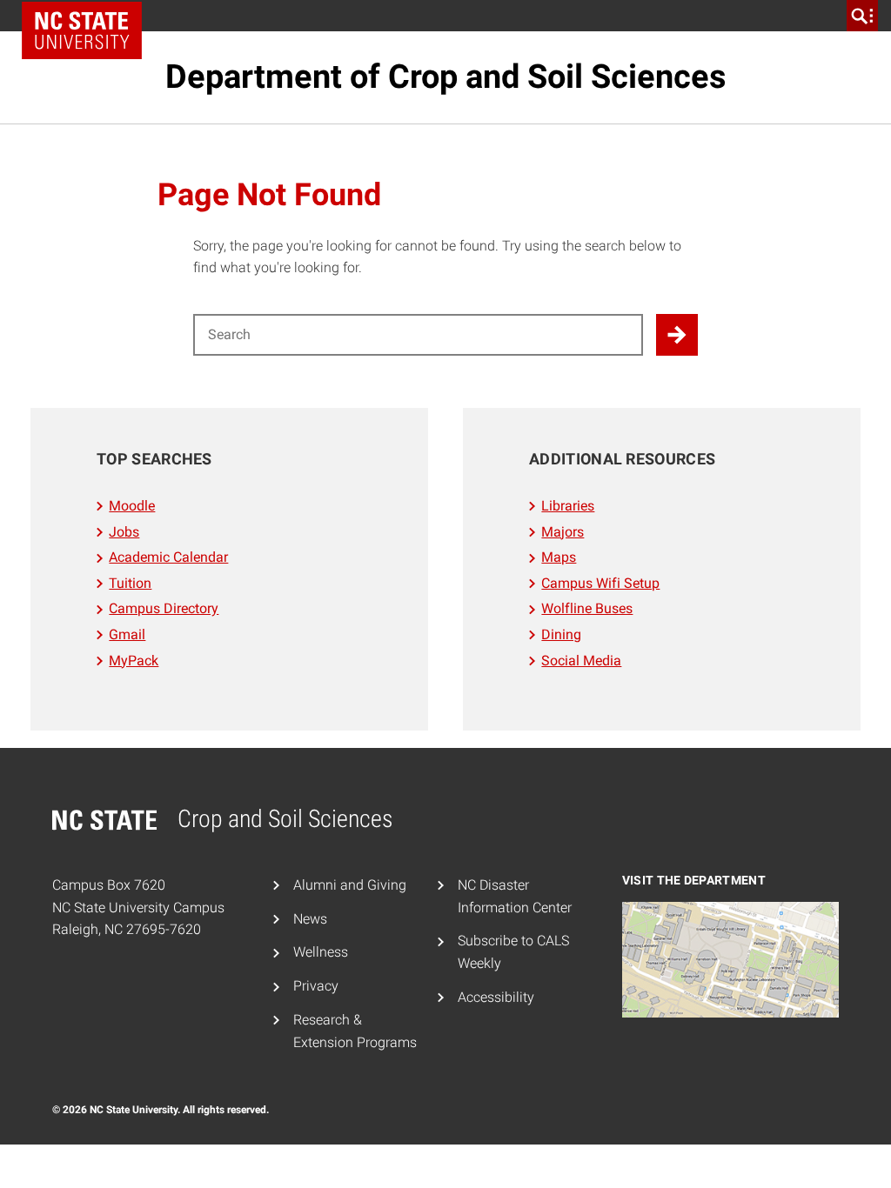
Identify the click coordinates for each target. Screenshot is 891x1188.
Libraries (567, 505)
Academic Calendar (168, 557)
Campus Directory (163, 608)
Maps (558, 557)
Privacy (315, 986)
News (310, 919)
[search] (862, 15)
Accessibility (496, 997)
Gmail (127, 634)
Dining (561, 634)
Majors (562, 532)
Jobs (124, 532)
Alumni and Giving (349, 885)
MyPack (133, 660)
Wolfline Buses (587, 608)
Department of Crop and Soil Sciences (446, 76)
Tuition (130, 583)
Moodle (132, 505)
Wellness (320, 952)
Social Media (581, 660)
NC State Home (82, 30)
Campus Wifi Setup (600, 583)
